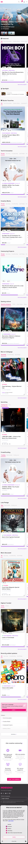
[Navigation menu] (26, 1)
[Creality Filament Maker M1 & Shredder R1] (13, 118)
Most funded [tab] (9, 455)
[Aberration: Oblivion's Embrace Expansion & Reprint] (13, 319)
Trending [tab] (3, 455)
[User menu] (24, 2)
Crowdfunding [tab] (15, 153)
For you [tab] (3, 153)
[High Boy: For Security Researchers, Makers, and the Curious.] (13, 56)
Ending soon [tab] (16, 455)
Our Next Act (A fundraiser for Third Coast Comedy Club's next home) (11, 237)
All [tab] (1, 41)
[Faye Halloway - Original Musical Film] (13, 370)
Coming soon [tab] (4, 404)
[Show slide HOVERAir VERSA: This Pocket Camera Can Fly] (4, 33)
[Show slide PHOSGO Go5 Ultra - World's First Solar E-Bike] (11, 33)
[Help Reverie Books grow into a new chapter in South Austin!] (13, 269)
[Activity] (21, 1)
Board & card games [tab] (6, 304)
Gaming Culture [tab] (24, 41)
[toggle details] (24, 81)
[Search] (18, 2)
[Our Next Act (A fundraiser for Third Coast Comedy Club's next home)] (13, 219)
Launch (13, 709)
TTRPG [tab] (13, 304)
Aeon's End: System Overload (11, 537)
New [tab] (10, 404)
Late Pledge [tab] (22, 153)
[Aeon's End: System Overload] (13, 520)
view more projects (22, 84)
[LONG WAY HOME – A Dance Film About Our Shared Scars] (13, 420)
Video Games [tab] (20, 304)
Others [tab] (25, 304)
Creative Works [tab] (16, 41)
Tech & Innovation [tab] (8, 41)
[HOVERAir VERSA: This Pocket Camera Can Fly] (13, 169)
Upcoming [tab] (8, 153)
